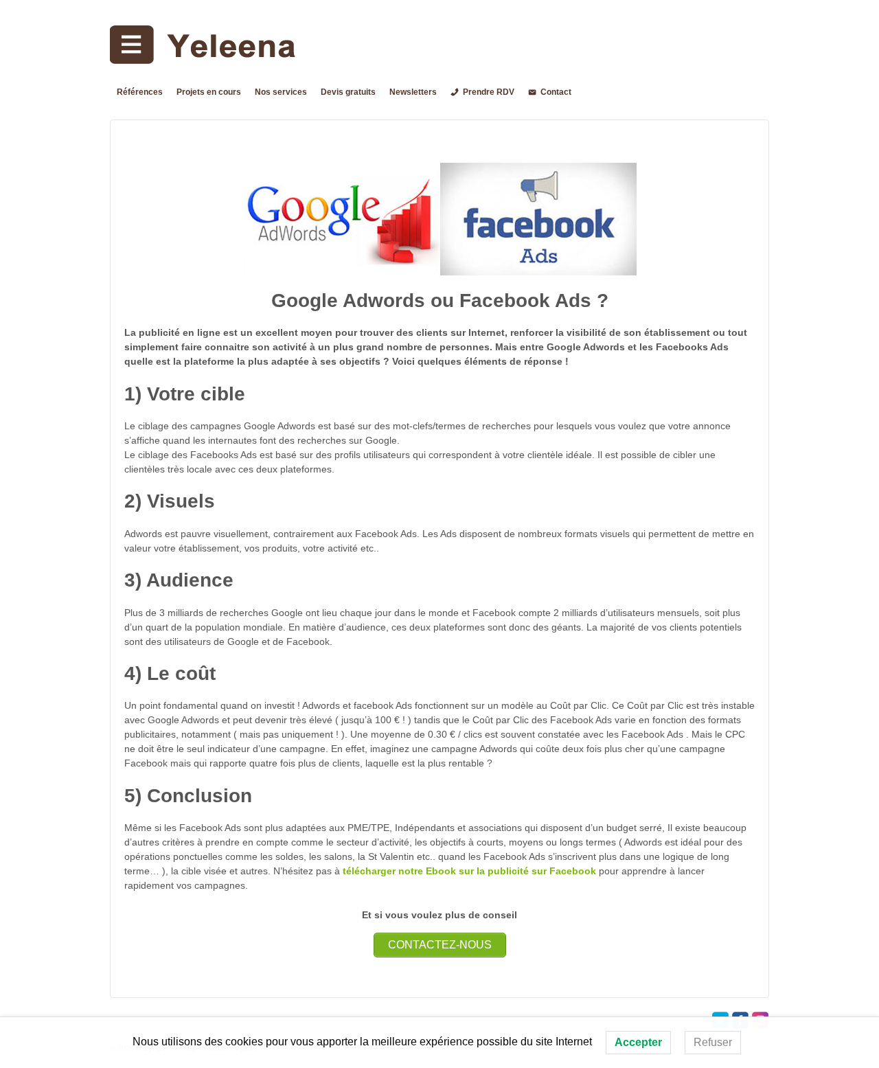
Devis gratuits (348, 92)
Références (140, 92)
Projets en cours (208, 92)
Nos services (281, 92)
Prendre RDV (488, 92)
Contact (555, 92)
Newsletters (413, 92)
